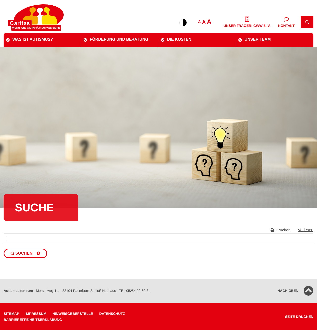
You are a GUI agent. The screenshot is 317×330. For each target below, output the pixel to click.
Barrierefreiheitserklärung (33, 320)
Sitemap (11, 314)
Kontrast (183, 22)
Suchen (24, 253)
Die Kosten (179, 39)
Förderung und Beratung (119, 39)
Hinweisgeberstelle (73, 314)
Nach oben (287, 291)
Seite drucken (299, 317)
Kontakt (286, 26)
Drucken (283, 230)
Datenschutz (112, 314)
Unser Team (258, 39)
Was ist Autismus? (32, 39)
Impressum (35, 314)
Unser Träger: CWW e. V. (247, 26)
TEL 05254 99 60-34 (134, 291)
